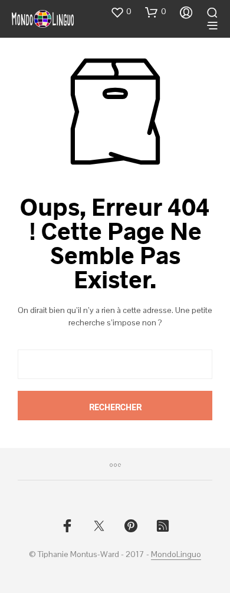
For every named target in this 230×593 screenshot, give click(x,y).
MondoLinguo (176, 554)
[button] (121, 12)
